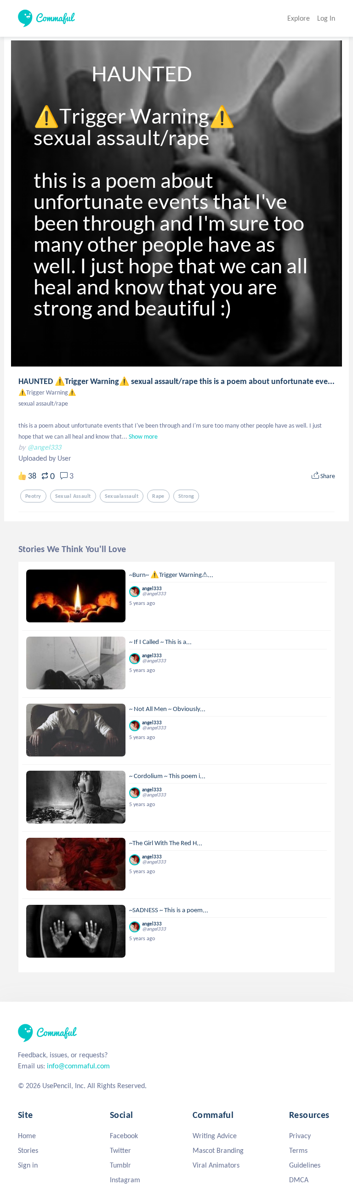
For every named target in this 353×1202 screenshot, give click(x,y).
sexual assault (73, 496)
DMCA (298, 1179)
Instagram (125, 1179)
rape (158, 496)
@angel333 (44, 447)
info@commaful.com (78, 1065)
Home (27, 1135)
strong (186, 496)
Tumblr (120, 1165)
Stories (28, 1150)
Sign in (28, 1165)
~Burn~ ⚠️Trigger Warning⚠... (171, 574)
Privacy (300, 1135)
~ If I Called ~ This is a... (160, 642)
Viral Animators (216, 1165)
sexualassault (122, 496)
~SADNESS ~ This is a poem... (168, 910)
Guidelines (304, 1165)
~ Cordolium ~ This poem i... (167, 776)
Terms (298, 1150)
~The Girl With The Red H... (165, 843)
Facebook (124, 1135)
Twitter (120, 1150)
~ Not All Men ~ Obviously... (167, 709)
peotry (33, 496)
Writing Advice (215, 1135)
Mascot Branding (218, 1150)
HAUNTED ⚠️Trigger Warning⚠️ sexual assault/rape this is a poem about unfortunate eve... (176, 381)
